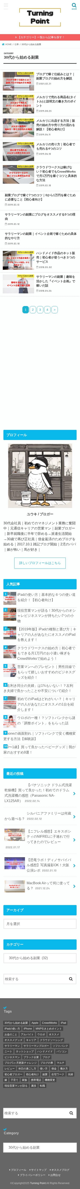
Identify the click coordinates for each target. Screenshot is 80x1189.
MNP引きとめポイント (49, 1028)
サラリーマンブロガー (36, 1045)
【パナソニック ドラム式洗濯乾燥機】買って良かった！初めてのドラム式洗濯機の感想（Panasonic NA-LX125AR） (38, 793)
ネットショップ (25, 1051)
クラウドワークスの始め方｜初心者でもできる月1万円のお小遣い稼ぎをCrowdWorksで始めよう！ (46, 653)
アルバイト (27, 1034)
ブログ (46, 1057)
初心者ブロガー (13, 1074)
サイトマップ (39, 1170)
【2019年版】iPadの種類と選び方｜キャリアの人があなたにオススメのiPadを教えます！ (46, 634)
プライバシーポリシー (32, 1175)
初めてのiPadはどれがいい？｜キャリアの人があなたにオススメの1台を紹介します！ (46, 704)
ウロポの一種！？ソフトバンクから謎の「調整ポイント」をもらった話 (46, 720)
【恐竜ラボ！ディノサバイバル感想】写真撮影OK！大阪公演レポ (49, 865)
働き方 (64, 1068)
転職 (42, 1085)
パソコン (62, 1051)
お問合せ (55, 1175)
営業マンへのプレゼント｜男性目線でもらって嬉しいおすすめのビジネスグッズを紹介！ (46, 672)
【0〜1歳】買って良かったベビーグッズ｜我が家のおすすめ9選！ (39, 749)
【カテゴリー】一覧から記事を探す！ (41, 37)
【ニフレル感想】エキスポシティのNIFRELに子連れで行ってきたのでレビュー (38, 839)
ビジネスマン (12, 1057)
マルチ (60, 1062)
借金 (54, 1068)
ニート (8, 1051)
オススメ (54, 1034)
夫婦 (70, 1074)
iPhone (28, 1028)
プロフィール (18, 1170)
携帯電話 (36, 1079)
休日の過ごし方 (27, 1068)
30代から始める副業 (16, 1022)
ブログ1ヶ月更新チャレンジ (20, 1062)
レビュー (9, 1068)
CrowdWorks (49, 1022)
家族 (24, 1079)
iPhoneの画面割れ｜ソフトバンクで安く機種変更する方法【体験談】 (39, 736)
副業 (45, 1074)
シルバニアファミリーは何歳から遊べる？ (37, 815)
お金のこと (10, 1034)
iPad (63, 1022)
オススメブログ (60, 1170)
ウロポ (41, 1034)
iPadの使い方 (12, 1028)
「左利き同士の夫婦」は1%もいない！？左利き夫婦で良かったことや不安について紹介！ (38, 688)
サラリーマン (12, 1045)
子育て (14, 1079)
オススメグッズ (13, 1040)
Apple (35, 1022)
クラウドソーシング (51, 1040)
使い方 (44, 1068)
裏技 (33, 1085)
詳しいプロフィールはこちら (40, 563)
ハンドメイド (45, 1051)
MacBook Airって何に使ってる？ (48, 885)
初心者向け (32, 1074)
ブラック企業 (31, 1057)
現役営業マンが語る (16, 1085)
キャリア (31, 1040)
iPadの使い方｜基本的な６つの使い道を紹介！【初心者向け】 (46, 597)
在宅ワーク (57, 1074)
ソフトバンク (60, 1045)
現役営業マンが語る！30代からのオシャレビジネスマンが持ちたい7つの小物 (46, 615)
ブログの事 (46, 1062)
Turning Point (38, 1183)
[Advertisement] (40, 379)
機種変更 (50, 1079)
